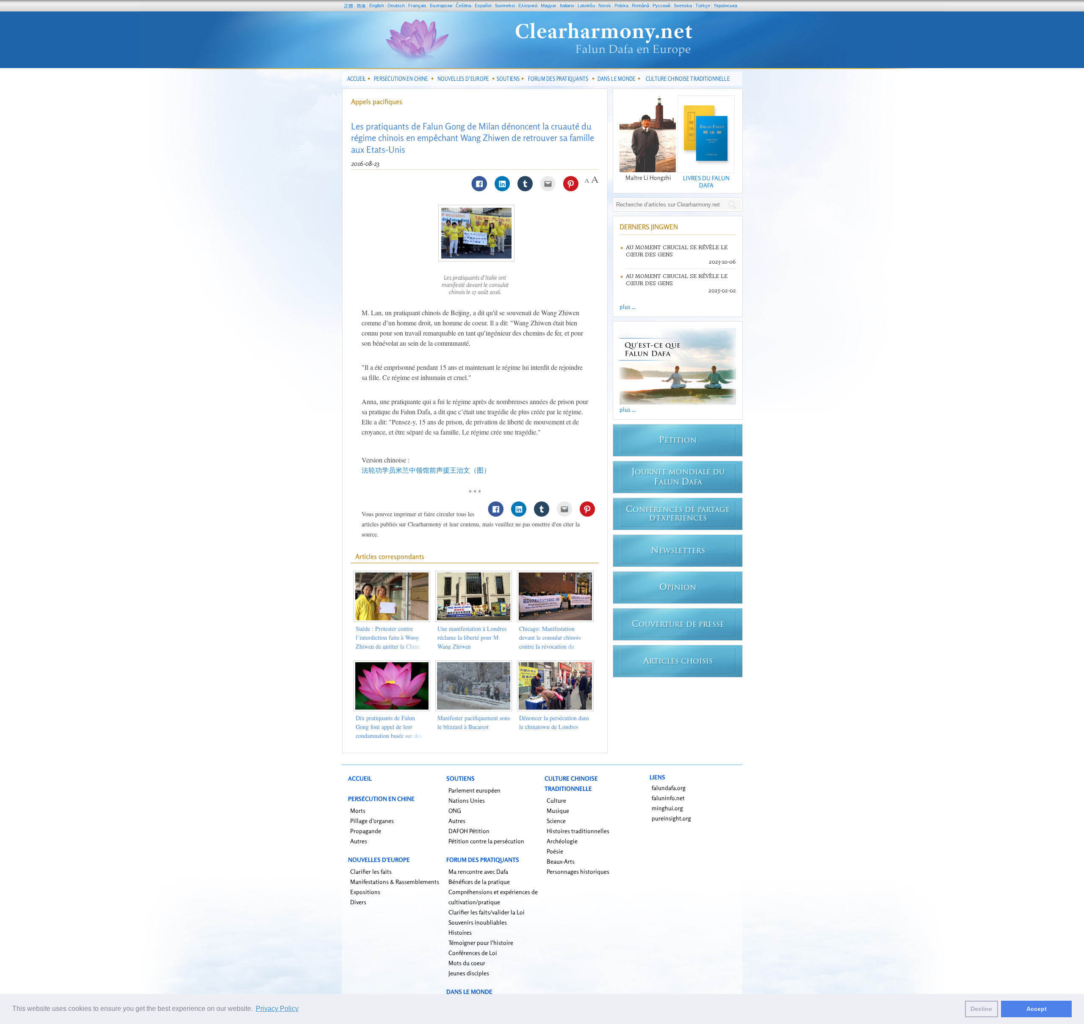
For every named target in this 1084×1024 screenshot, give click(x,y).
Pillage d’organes (372, 820)
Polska (621, 5)
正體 (348, 5)
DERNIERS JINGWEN (648, 227)
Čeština (463, 5)
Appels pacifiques (376, 101)
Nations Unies (466, 800)
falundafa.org (669, 787)
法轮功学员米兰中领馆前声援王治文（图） (426, 469)
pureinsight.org (671, 818)
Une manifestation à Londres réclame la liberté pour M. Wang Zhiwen (471, 637)
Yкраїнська (725, 5)
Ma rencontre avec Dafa (478, 871)
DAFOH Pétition (468, 830)
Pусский (661, 5)
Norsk (604, 5)
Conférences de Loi (472, 952)
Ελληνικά (527, 5)
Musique (558, 810)
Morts (357, 810)
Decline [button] (981, 1008)
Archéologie (562, 841)
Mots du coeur (466, 962)
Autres (358, 841)
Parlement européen (474, 790)
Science (556, 820)
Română (640, 5)
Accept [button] (1036, 1008)
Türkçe (702, 5)
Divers (358, 902)
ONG (454, 810)
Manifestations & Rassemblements (394, 881)
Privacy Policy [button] (277, 1008)
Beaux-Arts (561, 861)
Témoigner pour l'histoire (480, 942)
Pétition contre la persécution (486, 841)
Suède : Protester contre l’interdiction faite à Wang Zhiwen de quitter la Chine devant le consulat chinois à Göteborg (388, 646)
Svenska (683, 5)
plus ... (627, 306)
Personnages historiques (578, 871)
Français (417, 5)
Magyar (548, 5)
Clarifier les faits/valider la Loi (486, 912)
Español (483, 5)
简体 (361, 5)
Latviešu (586, 5)
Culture (556, 800)
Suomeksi (505, 5)
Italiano (567, 5)
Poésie (555, 851)
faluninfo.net (668, 797)
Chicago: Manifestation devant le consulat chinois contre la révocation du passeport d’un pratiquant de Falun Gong (553, 646)
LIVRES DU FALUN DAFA (706, 181)
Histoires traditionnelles (578, 830)
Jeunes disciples (468, 973)
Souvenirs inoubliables (477, 922)
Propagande (365, 830)
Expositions (365, 891)
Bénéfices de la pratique (479, 881)
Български (441, 5)
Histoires (460, 932)
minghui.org (667, 808)
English (376, 5)
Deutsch (396, 5)
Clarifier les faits (371, 871)
